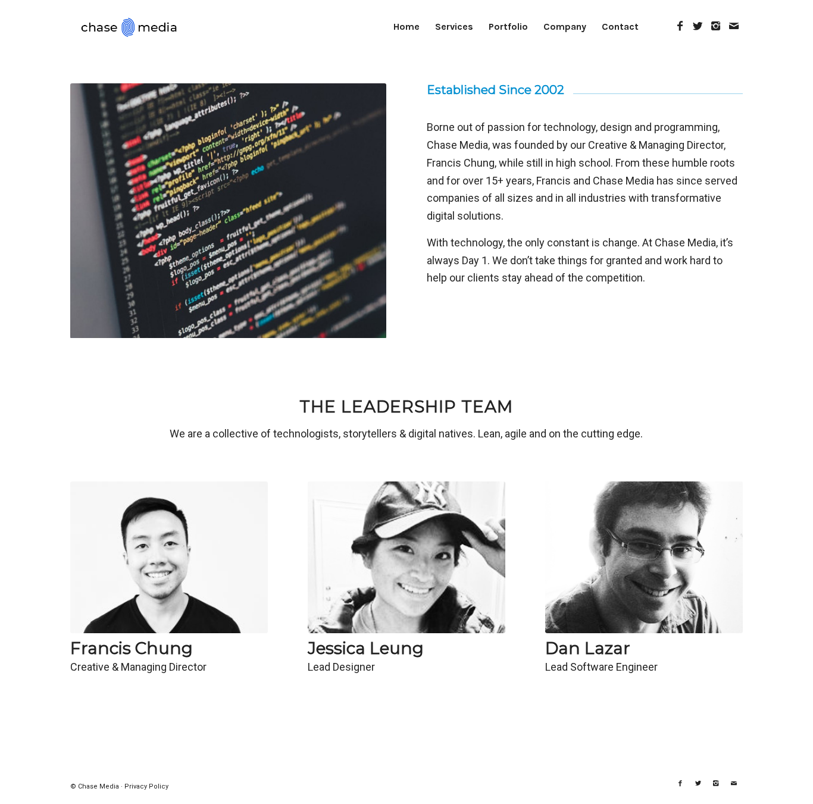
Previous (82, 211)
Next (374, 211)
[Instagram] (716, 26)
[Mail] (734, 26)
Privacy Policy (146, 786)
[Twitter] (698, 26)
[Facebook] (680, 26)
